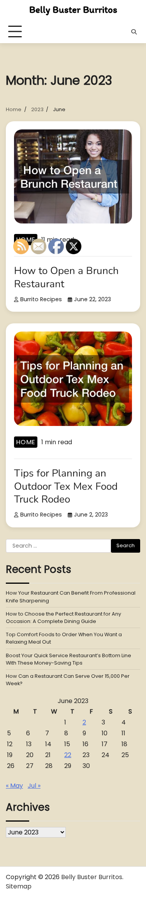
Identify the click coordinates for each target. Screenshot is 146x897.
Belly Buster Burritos (73, 9)
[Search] (134, 32)
